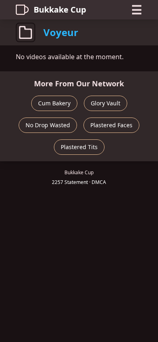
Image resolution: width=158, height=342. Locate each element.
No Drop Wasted (48, 125)
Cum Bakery (54, 103)
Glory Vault (105, 103)
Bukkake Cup (60, 9)
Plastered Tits (79, 147)
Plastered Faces (111, 125)
